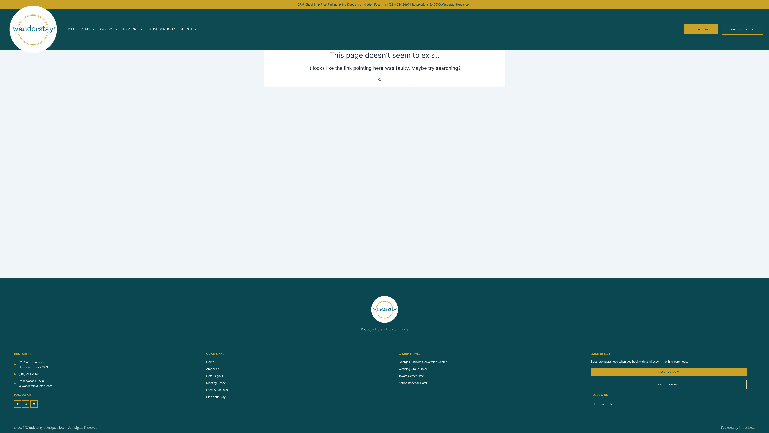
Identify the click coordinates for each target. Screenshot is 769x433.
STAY (86, 29)
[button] (88, 29)
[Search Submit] (379, 80)
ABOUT (186, 29)
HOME (71, 29)
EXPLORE (131, 29)
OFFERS (106, 29)
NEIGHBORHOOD (161, 29)
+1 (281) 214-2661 (397, 4)
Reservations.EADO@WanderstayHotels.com (441, 4)
